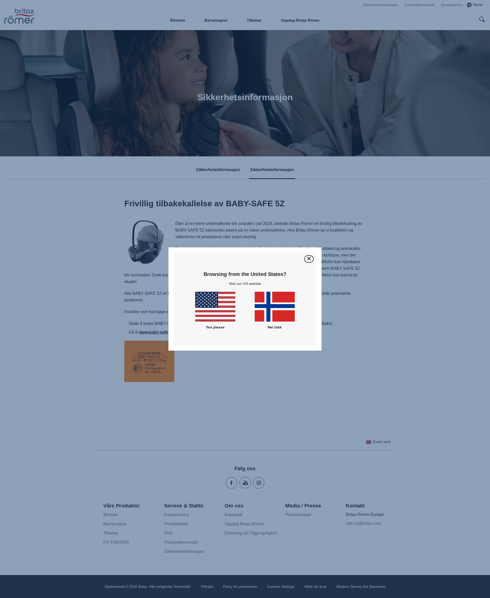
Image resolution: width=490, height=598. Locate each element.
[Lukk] (309, 259)
